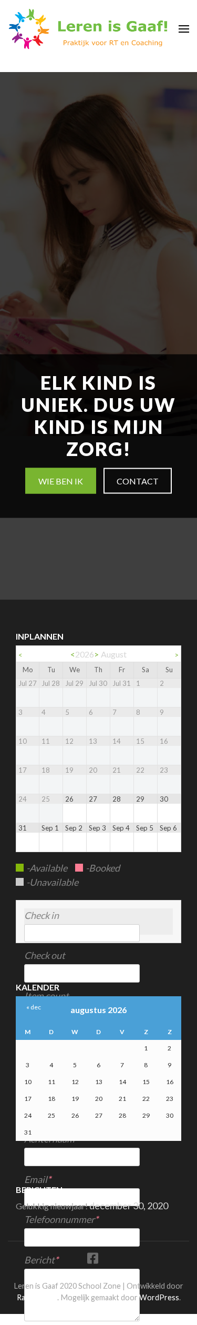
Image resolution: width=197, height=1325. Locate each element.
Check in (41, 915)
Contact (138, 481)
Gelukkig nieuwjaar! (52, 1206)
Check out (44, 955)
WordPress (159, 1297)
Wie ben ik (60, 481)
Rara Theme (37, 1297)
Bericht (39, 1260)
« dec (33, 1007)
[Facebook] (92, 1260)
